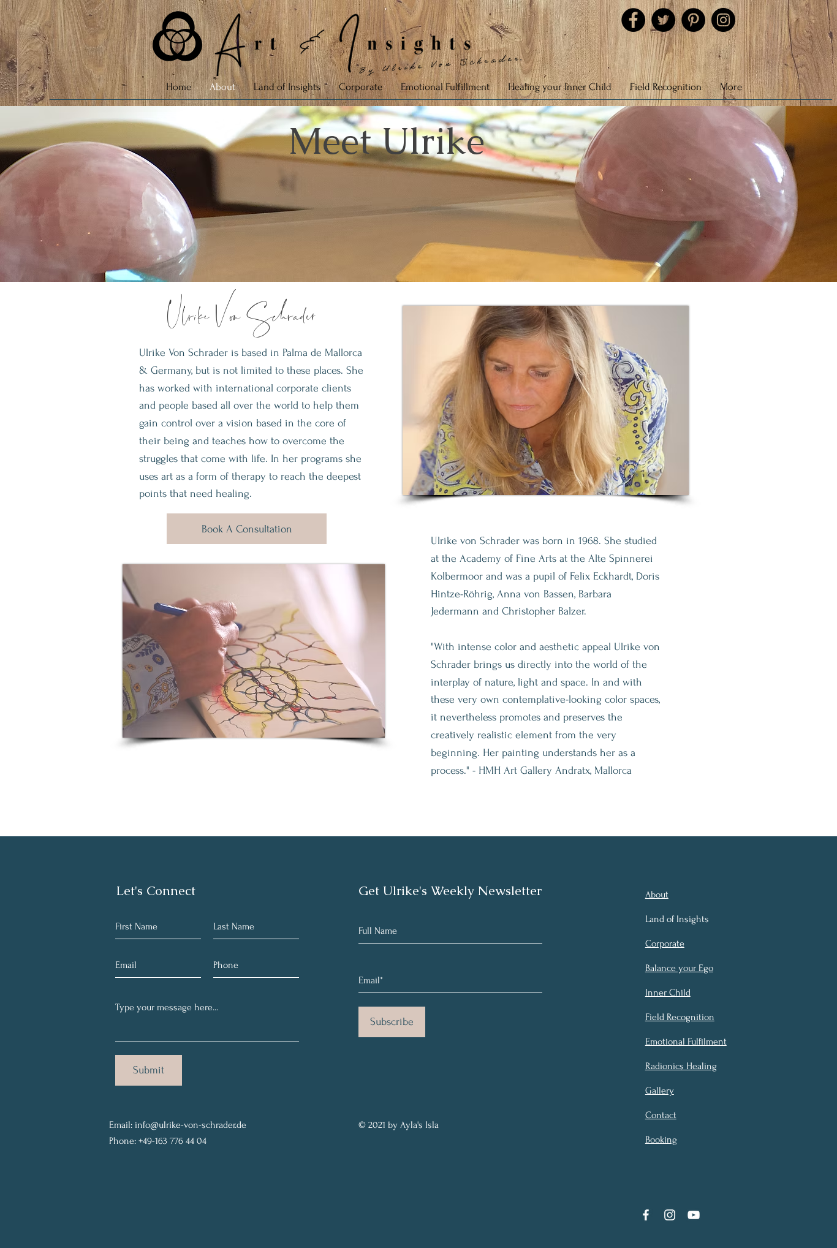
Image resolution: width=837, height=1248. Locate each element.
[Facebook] (633, 20)
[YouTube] (693, 1215)
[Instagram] (723, 20)
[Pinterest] (693, 20)
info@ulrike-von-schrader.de (190, 1124)
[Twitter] (663, 20)
